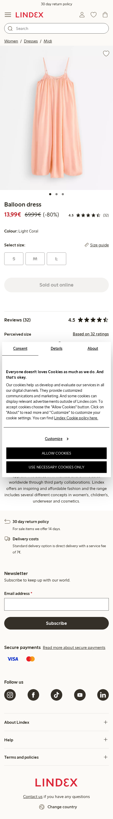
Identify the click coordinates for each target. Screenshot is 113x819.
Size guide (99, 245)
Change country (62, 806)
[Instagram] (10, 695)
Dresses (31, 41)
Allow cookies (56, 453)
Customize (54, 438)
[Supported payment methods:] (56, 659)
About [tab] (93, 348)
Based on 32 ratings (91, 334)
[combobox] (56, 28)
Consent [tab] (20, 348)
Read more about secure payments (74, 647)
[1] (50, 194)
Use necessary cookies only (56, 467)
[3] (63, 194)
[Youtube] (80, 695)
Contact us (33, 796)
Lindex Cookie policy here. (76, 418)
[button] (56, 118)
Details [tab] (57, 348)
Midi (48, 41)
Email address (18, 593)
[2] (56, 194)
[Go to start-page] (29, 14)
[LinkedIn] (103, 695)
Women (11, 41)
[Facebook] (33, 695)
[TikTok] (56, 695)
